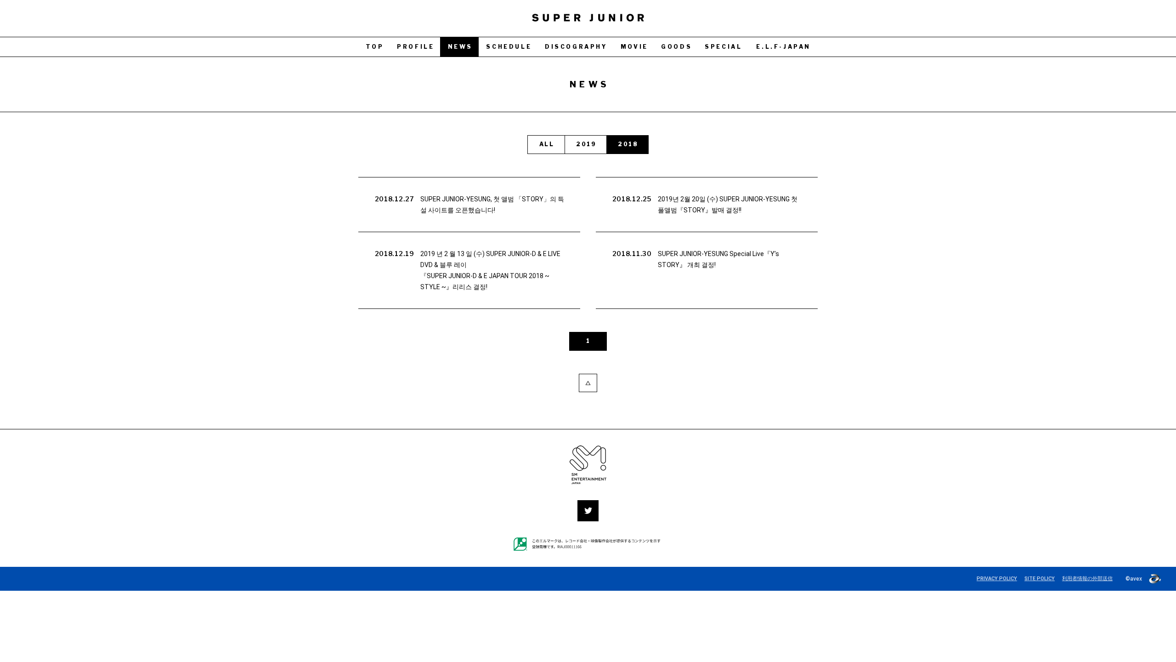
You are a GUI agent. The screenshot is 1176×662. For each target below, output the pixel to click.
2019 (586, 144)
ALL (546, 144)
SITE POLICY (1039, 579)
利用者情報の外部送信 (1087, 579)
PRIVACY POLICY (997, 579)
